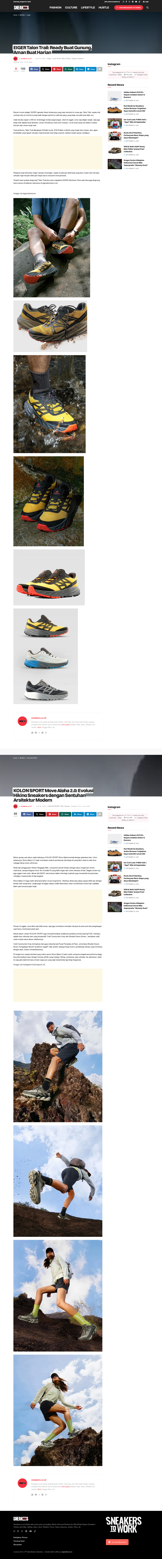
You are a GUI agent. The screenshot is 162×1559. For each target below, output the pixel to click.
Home (15, 15)
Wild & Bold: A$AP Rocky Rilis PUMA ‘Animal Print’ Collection (134, 149)
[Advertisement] (57, 92)
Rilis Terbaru (66, 58)
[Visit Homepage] (21, 8)
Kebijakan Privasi (20, 1537)
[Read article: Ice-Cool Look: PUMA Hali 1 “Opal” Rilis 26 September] (115, 123)
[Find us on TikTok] (139, 1)
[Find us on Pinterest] (133, 1)
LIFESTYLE (88, 7)
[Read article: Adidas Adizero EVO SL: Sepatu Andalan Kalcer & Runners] (115, 96)
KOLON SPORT (32, 758)
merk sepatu (65, 724)
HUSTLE (104, 7)
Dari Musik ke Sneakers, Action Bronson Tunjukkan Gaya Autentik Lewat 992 (135, 108)
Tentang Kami (19, 1541)
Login (147, 1)
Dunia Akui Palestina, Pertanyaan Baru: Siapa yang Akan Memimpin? (136, 135)
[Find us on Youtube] (136, 1)
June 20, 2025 (41, 806)
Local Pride (56, 58)
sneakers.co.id (26, 58)
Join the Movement (119, 1542)
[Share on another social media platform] (99, 69)
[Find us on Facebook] (126, 1)
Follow (128, 74)
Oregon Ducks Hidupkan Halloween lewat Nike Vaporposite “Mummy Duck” (136, 162)
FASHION (55, 7)
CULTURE (71, 7)
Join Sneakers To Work (129, 8)
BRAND (22, 15)
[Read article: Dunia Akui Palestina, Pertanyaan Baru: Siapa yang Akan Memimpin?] (115, 136)
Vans (39, 727)
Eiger (29, 15)
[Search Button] (147, 8)
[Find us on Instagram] (123, 1)
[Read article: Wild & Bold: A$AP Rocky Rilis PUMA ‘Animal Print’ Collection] (115, 150)
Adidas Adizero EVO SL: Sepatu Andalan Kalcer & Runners (134, 94)
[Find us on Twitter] (129, 1)
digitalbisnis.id (67, 1552)
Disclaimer (17, 1544)
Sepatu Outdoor (78, 58)
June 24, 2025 (40, 58)
